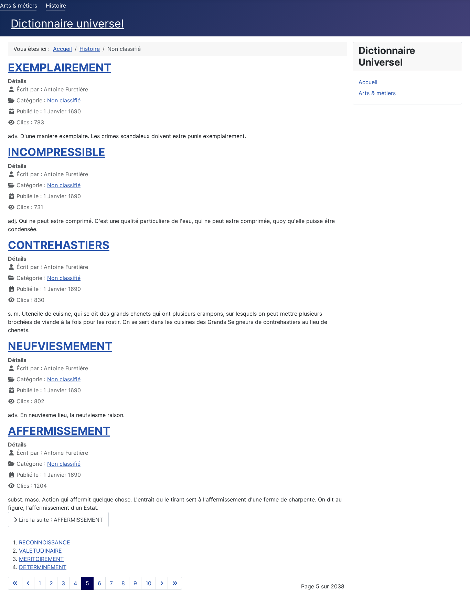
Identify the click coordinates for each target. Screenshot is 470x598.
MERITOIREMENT (41, 558)
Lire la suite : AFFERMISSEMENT (60, 519)
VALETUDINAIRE (40, 550)
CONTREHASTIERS (58, 245)
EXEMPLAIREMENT (59, 67)
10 (148, 583)
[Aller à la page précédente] (28, 583)
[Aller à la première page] (15, 583)
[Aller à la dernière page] (175, 583)
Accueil (368, 82)
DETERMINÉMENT (42, 567)
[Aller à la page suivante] (162, 583)
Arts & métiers (18, 5)
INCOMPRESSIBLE (56, 152)
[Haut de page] (457, 585)
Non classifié (64, 100)
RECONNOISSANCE (44, 542)
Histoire (56, 5)
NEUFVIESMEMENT (60, 346)
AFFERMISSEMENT (59, 431)
